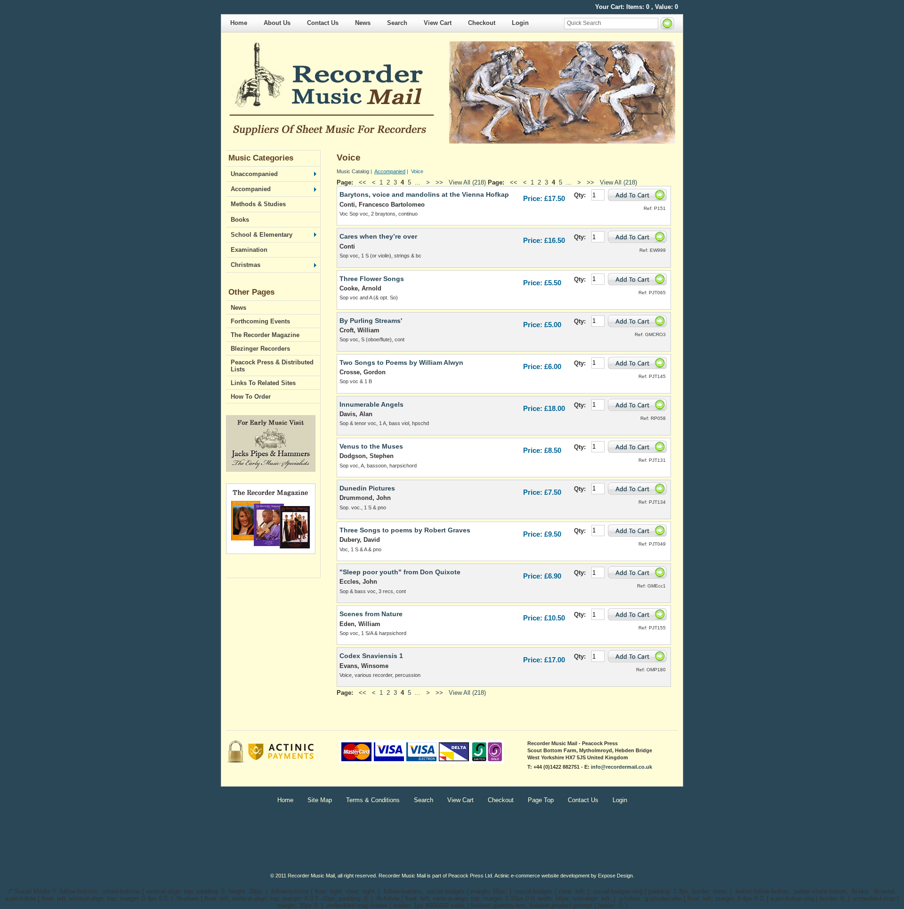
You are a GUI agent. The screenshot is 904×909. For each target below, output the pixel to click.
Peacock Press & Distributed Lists (272, 366)
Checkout (481, 22)
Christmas (243, 265)
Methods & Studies (258, 204)
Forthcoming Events (260, 321)
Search (397, 22)
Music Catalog (353, 171)
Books (240, 219)
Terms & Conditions (373, 800)
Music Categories (260, 157)
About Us (277, 22)
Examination (249, 249)
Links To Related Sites (263, 382)
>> (439, 182)
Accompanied (248, 189)
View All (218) (467, 182)
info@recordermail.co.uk (621, 767)
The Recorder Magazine (265, 334)
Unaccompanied (252, 174)
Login (520, 22)
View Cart (438, 22)
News (363, 22)
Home (238, 22)
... (417, 182)
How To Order (251, 396)
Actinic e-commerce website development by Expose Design (563, 875)
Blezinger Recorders (260, 348)
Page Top (541, 800)
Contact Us (323, 22)
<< (362, 182)
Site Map (319, 800)
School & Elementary (259, 235)
